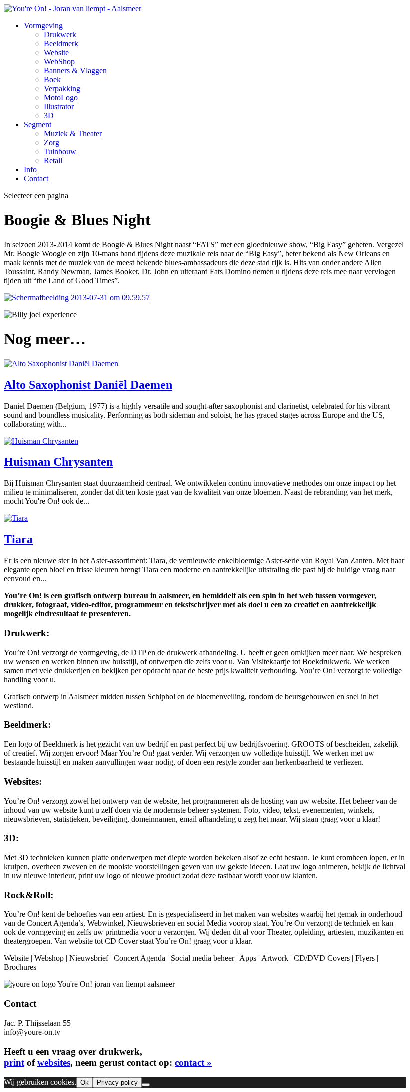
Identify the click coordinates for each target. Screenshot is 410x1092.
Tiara (18, 539)
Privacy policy (117, 1082)
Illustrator (59, 106)
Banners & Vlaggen (75, 70)
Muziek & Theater (73, 133)
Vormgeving (43, 25)
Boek (52, 79)
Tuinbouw (60, 151)
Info (30, 169)
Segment (38, 124)
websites (54, 1062)
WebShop (59, 61)
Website (56, 52)
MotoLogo (61, 97)
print (14, 1062)
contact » (193, 1062)
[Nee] (146, 1084)
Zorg (52, 142)
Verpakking (62, 88)
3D (49, 115)
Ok (84, 1082)
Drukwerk (60, 34)
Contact (36, 178)
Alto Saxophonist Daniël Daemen (88, 384)
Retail (53, 160)
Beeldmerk (61, 43)
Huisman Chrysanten (58, 461)
